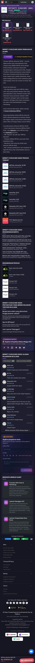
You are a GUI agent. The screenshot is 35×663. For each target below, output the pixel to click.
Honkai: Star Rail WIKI (8, 550)
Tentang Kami (6, 564)
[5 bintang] (16, 455)
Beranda (3, 5)
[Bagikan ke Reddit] (24, 347)
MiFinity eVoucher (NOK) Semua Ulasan (16, 430)
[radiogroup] (10, 367)
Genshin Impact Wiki (8, 548)
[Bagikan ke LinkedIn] (20, 347)
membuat (8, 132)
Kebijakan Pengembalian (9, 577)
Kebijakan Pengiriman (8, 579)
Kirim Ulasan (27, 470)
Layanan (5, 589)
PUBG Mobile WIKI (7, 555)
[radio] (7, 367)
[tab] (8, 56)
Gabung (13, 130)
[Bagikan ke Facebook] (4, 347)
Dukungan (5, 567)
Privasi (5, 591)
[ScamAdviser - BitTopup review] (11, 634)
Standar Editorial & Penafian (10, 593)
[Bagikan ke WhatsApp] (12, 347)
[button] (17, 545)
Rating (5, 453)
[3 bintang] (10, 455)
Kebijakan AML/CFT (8, 581)
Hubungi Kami (6, 569)
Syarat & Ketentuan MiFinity (13, 111)
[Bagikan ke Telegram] (16, 347)
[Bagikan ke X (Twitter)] (8, 347)
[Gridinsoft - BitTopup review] (24, 634)
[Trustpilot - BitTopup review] (17, 639)
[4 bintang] (13, 455)
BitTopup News (7, 557)
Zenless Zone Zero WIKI (9, 552)
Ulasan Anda (6, 458)
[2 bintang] (7, 455)
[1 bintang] (4, 455)
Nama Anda (6, 446)
